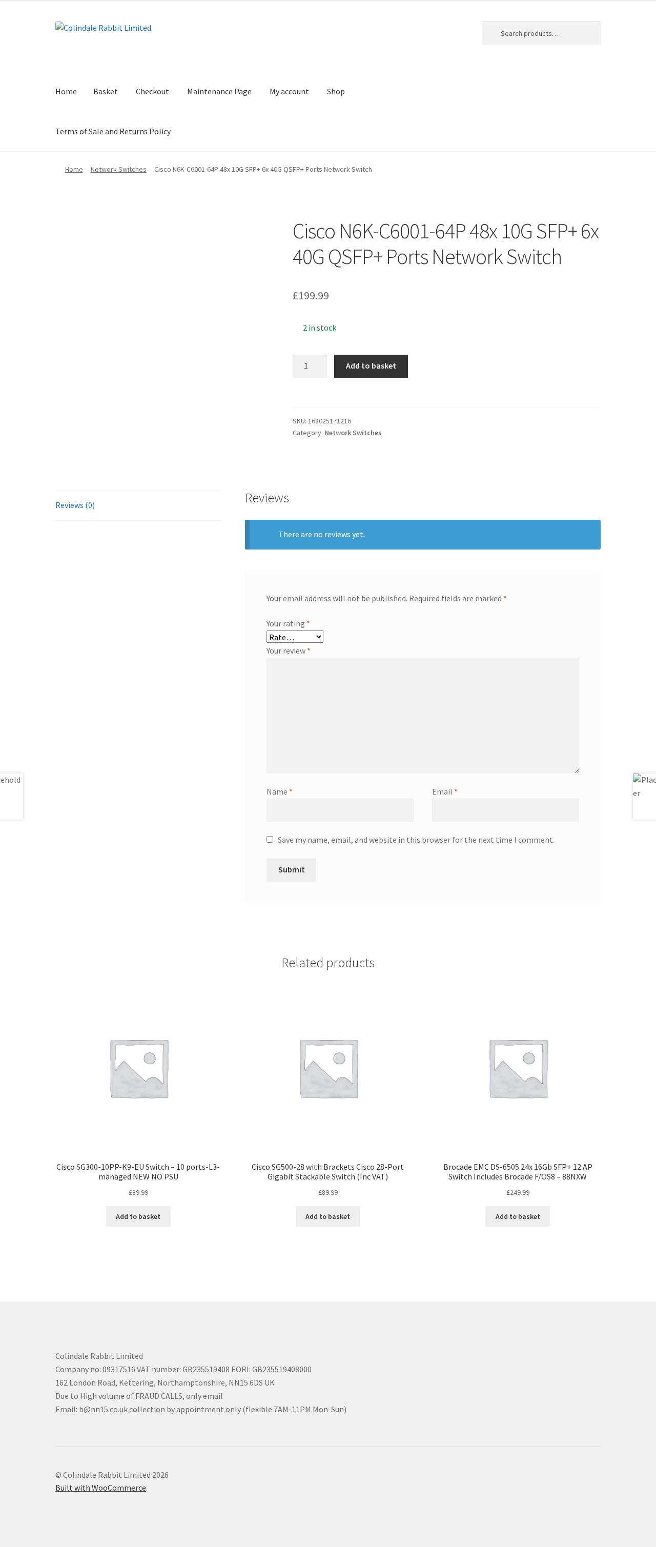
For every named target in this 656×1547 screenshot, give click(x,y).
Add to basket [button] (138, 1216)
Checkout (152, 91)
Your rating (288, 623)
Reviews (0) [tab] (75, 505)
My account (289, 91)
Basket (105, 91)
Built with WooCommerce (100, 1487)
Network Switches (119, 169)
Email (445, 791)
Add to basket (371, 365)
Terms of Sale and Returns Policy (113, 131)
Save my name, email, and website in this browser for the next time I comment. (416, 839)
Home (66, 91)
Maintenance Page (219, 91)
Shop (336, 91)
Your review (288, 650)
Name (279, 791)
